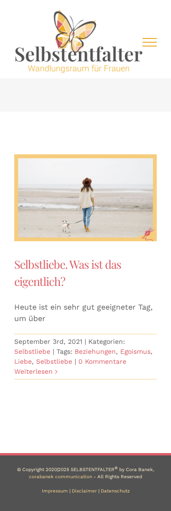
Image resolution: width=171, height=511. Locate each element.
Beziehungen (95, 351)
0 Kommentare (102, 361)
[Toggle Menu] (150, 42)
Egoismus (135, 351)
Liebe (23, 361)
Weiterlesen (33, 371)
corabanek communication (60, 476)
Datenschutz (115, 490)
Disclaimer (84, 490)
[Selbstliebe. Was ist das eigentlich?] (85, 197)
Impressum (55, 490)
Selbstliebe (32, 351)
